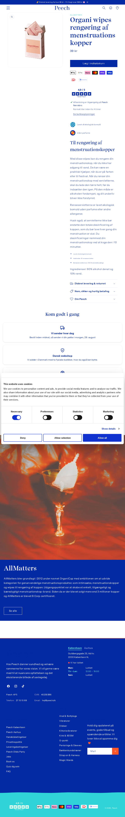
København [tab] (75, 648)
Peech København (15, 727)
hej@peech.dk (48, 700)
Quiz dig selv (13, 766)
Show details (109, 428)
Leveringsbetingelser (17, 747)
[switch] (47, 417)
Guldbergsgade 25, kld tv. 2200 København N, (81, 655)
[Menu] (8, 8)
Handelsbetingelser (16, 737)
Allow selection (62, 438)
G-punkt (63, 740)
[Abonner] (115, 751)
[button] (104, 8)
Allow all (102, 438)
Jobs (8, 756)
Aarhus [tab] (88, 648)
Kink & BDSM (66, 735)
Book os (10, 761)
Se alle (13, 610)
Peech (115, 808)
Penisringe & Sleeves (70, 745)
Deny (23, 438)
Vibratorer (64, 720)
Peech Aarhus (13, 732)
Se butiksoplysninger (84, 114)
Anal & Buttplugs (68, 716)
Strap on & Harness (69, 755)
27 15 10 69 (21, 700)
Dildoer (63, 726)
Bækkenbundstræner (70, 750)
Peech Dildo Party (15, 751)
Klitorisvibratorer (68, 730)
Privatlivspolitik (14, 742)
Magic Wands (66, 760)
